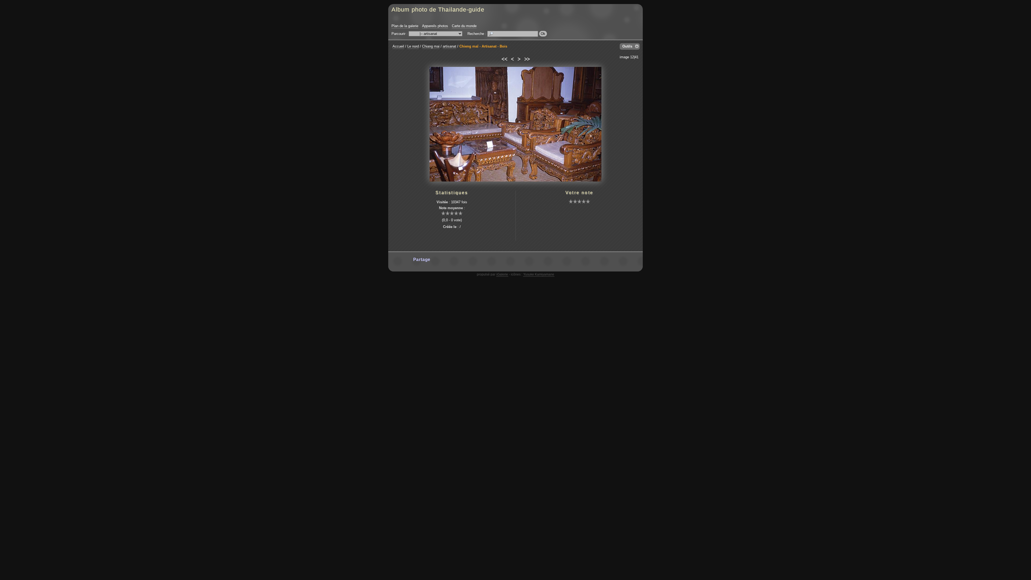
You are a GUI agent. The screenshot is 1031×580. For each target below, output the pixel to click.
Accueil (398, 46)
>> (527, 58)
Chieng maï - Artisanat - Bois (483, 46)
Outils (627, 46)
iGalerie (502, 274)
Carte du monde (464, 26)
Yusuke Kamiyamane (538, 274)
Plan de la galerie (404, 26)
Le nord (413, 46)
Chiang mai (431, 46)
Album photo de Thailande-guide (437, 9)
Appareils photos (435, 26)
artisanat (449, 46)
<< (504, 58)
